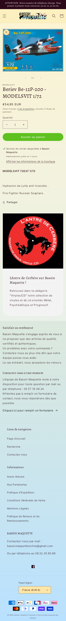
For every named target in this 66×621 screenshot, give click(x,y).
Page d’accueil (16, 438)
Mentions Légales (18, 508)
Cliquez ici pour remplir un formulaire (28, 410)
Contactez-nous (17, 454)
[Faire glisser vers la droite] (41, 78)
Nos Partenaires (17, 484)
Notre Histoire (15, 476)
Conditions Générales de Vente (26, 500)
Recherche (13, 446)
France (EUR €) (31, 590)
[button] (4, 16)
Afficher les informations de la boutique (30, 161)
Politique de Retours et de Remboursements (23, 518)
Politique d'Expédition (20, 492)
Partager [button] (12, 202)
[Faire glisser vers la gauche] (25, 78)
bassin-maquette (21, 615)
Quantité (8, 117)
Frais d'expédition (26, 109)
